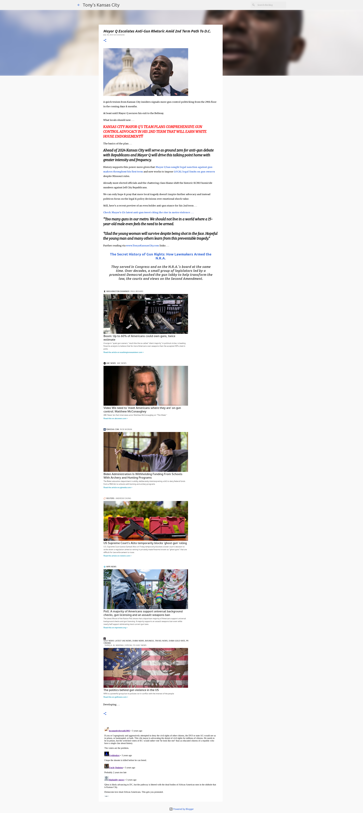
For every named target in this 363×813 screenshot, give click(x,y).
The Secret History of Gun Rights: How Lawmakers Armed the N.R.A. (160, 256)
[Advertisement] (246, 126)
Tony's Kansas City (101, 4)
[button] (105, 41)
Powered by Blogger (183, 809)
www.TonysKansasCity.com (142, 245)
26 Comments (119, 35)
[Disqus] (160, 761)
